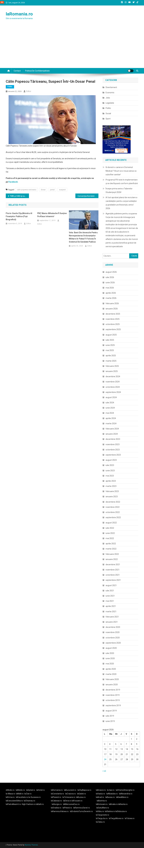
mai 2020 (110, 664)
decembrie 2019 (113, 690)
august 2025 (111, 335)
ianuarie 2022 (112, 559)
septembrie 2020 (113, 643)
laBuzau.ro (81, 797)
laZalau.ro (100, 822)
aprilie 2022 (111, 543)
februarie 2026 (112, 303)
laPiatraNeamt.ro (13, 804)
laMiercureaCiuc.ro (71, 804)
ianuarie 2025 (112, 371)
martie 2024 (111, 423)
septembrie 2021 (113, 580)
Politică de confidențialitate (37, 71)
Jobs (108, 98)
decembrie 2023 (113, 439)
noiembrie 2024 (113, 382)
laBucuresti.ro (70, 790)
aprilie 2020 (111, 669)
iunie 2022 (110, 533)
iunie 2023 (110, 470)
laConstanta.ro (57, 794)
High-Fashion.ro (29, 804)
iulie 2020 (110, 653)
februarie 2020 (112, 679)
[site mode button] (130, 70)
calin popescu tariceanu (26, 190)
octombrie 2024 (113, 387)
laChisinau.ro (29, 801)
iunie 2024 (110, 408)
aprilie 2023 (111, 481)
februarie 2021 (112, 617)
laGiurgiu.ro (57, 804)
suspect (62, 190)
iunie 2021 (110, 596)
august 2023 (111, 460)
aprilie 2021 (111, 606)
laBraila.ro (113, 804)
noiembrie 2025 (113, 319)
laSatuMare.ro (102, 808)
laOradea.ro (56, 808)
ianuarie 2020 (112, 684)
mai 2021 (110, 601)
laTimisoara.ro (68, 797)
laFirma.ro (10, 797)
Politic (9, 87)
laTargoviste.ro (102, 815)
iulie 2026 (110, 277)
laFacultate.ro (22, 797)
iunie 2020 (110, 658)
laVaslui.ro (101, 794)
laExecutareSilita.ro (14, 801)
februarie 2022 (112, 554)
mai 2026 (110, 288)
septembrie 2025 (113, 329)
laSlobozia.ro (121, 811)
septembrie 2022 (113, 517)
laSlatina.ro (110, 811)
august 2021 (111, 585)
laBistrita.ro (102, 801)
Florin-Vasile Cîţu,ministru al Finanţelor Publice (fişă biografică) (19, 216)
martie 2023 (111, 486)
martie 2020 (111, 674)
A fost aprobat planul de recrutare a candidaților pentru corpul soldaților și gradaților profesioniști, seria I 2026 (121, 203)
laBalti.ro (40, 804)
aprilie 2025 (111, 355)
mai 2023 (110, 476)
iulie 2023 (110, 465)
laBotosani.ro (102, 804)
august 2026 (111, 272)
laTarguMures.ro (116, 818)
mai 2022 (110, 538)
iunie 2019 (110, 721)
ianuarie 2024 (112, 434)
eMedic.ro (10, 790)
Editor (28, 91)
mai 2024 (110, 413)
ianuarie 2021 (112, 622)
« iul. (104, 771)
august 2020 (111, 648)
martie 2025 (111, 361)
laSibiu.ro (100, 811)
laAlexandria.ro (125, 794)
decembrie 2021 (113, 564)
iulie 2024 (110, 402)
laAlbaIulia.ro (112, 794)
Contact (17, 71)
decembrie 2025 (113, 314)
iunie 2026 (110, 282)
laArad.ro (100, 797)
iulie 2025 (110, 340)
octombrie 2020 (113, 638)
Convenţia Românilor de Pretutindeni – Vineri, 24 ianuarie (88, 196)
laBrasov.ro (101, 790)
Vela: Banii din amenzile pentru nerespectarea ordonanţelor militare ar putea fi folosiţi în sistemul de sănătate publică (83, 237)
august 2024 (111, 397)
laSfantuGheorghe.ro (125, 790)
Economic (110, 92)
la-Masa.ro (10, 794)
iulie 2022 (110, 528)
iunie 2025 (110, 345)
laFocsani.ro (77, 801)
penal (52, 190)
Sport (108, 119)
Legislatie (110, 103)
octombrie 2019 (113, 700)
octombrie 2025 (113, 324)
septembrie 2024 (113, 392)
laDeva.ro (67, 801)
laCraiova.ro (70, 794)
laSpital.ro (30, 790)
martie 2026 (111, 298)
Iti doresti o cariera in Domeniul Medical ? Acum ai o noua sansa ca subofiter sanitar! (121, 171)
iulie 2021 (110, 590)
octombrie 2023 (113, 450)
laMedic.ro (20, 790)
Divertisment (111, 87)
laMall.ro (19, 794)
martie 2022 (111, 549)
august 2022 (111, 523)
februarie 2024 (112, 429)
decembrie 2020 (113, 627)
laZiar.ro (28, 794)
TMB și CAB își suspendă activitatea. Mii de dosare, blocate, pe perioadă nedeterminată (19, 196)
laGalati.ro (81, 794)
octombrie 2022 (113, 512)
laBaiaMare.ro (122, 797)
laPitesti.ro (67, 808)
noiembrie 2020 (113, 632)
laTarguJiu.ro (102, 818)
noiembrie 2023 (113, 444)
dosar (43, 190)
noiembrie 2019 (113, 695)
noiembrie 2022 (113, 507)
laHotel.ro (40, 790)
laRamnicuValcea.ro (60, 811)
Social (108, 113)
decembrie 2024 (113, 376)
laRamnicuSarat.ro (81, 808)
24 (105, 759)
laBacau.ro (110, 797)
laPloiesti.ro (56, 797)
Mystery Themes (31, 845)
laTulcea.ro (129, 818)
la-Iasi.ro (110, 790)
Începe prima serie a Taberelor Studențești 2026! (119, 190)
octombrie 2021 (113, 575)
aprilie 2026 (111, 293)
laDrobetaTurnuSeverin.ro (81, 811)
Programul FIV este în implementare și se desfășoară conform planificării (122, 182)
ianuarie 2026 (112, 309)
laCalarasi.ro (56, 801)
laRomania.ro (19, 14)
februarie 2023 (112, 491)
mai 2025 (110, 350)
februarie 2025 (112, 366)
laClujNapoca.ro (84, 790)
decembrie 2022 (113, 502)
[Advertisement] (72, 47)
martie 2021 (111, 611)
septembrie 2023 (113, 455)
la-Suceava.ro (34, 797)
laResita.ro (123, 804)
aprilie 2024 (111, 418)
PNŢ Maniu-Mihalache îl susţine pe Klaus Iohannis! (52, 215)
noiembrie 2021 (113, 570)
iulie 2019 (110, 716)
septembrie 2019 (113, 705)
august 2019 (111, 711)
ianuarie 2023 (112, 496)
